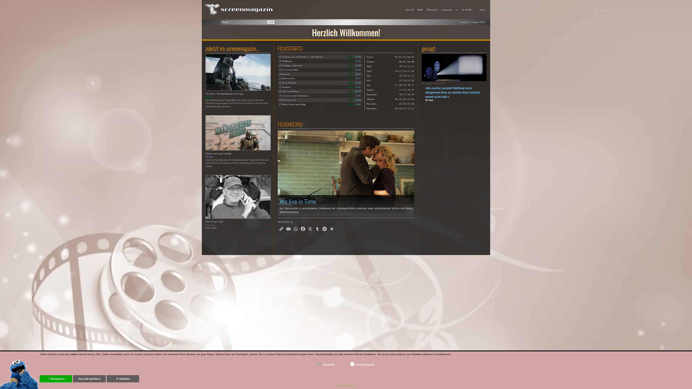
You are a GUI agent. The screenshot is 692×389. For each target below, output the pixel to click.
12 (408, 66)
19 (400, 75)
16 (404, 71)
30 (408, 85)
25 (408, 80)
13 (413, 66)
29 (404, 85)
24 (404, 80)
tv (457, 9)
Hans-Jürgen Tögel (214, 222)
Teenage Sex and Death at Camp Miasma (302, 56)
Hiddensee (287, 61)
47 (408, 103)
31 (413, 85)
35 (413, 89)
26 (413, 80)
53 (413, 108)
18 (413, 71)
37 (404, 94)
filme (420, 9)
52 (408, 108)
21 (408, 75)
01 (396, 57)
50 (400, 108)
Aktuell (209, 156)
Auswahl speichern (89, 378)
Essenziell (328, 364)
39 (413, 94)
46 (404, 103)
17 (408, 71)
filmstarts (432, 9)
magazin (447, 9)
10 (400, 66)
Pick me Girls (289, 100)
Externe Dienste (365, 364)
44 (413, 99)
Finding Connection (292, 65)
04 (408, 57)
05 (413, 57)
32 (400, 89)
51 (404, 108)
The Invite (284, 74)
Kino (207, 97)
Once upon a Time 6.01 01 (434, 83)
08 (408, 61)
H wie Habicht (289, 82)
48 (413, 103)
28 (400, 85)
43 (408, 99)
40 (396, 99)
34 (408, 89)
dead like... (210, 225)
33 (404, 89)
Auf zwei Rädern (290, 91)
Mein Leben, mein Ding (294, 104)
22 (413, 75)
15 (400, 71)
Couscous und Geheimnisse (295, 95)
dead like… (468, 9)
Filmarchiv (290, 124)
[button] (346, 173)
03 (404, 57)
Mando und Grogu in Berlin (218, 154)
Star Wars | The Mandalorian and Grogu (224, 94)
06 (400, 61)
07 (404, 61)
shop (482, 9)
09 (413, 61)
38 (408, 94)
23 (400, 80)
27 (396, 85)
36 (400, 94)
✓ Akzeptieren (56, 378)
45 (400, 103)
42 (404, 99)
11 (404, 66)
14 (396, 71)
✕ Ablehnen (123, 378)
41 (400, 99)
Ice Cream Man (290, 69)
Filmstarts (290, 48)
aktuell (409, 9)
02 (400, 57)
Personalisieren (346, 385)
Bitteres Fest (288, 78)
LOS (271, 22)
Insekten (286, 87)
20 (404, 75)
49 (396, 108)
